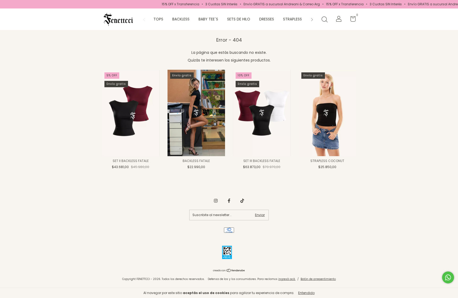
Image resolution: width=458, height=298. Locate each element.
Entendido (306, 293)
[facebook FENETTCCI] (229, 200)
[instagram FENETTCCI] (216, 200)
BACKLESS (181, 19)
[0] (351, 20)
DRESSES (266, 19)
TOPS (158, 19)
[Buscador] (324, 20)
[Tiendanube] (229, 271)
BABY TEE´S (208, 19)
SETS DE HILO (238, 19)
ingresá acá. (287, 279)
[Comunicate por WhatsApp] (448, 277)
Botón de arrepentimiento (318, 279)
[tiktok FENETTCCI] (242, 200)
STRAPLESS (292, 19)
